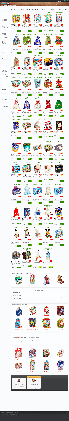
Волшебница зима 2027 (48, 119)
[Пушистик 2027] (16, 255)
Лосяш (48, 227)
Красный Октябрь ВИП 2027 (16, 162)
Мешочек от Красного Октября (27, 98)
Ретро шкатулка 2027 (37, 141)
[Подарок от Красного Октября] (16, 126)
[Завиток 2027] (37, 126)
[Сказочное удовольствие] (48, 40)
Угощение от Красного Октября (48, 13)
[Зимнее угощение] (37, 40)
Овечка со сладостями (27, 34)
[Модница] (48, 190)
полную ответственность (38, 300)
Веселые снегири (59, 77)
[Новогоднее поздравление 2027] (59, 147)
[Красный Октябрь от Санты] (16, 62)
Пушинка (26, 184)
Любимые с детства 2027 (58, 34)
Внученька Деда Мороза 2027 (48, 249)
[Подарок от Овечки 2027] (16, 19)
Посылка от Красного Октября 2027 (48, 141)
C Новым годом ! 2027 (59, 98)
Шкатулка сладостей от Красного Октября (37, 56)
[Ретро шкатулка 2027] (37, 147)
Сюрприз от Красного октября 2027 (48, 206)
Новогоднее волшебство (37, 184)
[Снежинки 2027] (48, 104)
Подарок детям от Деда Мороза (27, 249)
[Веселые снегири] (59, 83)
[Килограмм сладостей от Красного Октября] (37, 233)
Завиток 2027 (37, 119)
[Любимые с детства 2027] (59, 40)
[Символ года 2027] (27, 62)
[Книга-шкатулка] (59, 126)
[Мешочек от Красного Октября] (27, 104)
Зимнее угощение (37, 34)
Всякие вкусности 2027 (27, 12)
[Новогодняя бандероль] (27, 83)
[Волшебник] (16, 233)
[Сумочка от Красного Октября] (59, 19)
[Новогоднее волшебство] (37, 190)
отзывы (14, 340)
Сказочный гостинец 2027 (58, 184)
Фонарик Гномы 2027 (16, 141)
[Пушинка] (27, 190)
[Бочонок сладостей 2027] (59, 212)
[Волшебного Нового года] (59, 169)
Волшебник (16, 227)
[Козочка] (37, 19)
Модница (48, 184)
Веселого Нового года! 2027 (59, 56)
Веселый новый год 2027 (16, 77)
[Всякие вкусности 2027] (27, 19)
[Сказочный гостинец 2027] (59, 190)
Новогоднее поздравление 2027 (58, 141)
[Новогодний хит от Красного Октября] (27, 169)
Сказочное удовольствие (48, 34)
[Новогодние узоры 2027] (48, 62)
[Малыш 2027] (37, 169)
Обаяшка (26, 227)
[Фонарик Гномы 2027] (16, 147)
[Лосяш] (48, 233)
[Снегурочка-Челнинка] (16, 40)
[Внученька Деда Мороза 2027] (48, 255)
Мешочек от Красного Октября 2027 (37, 98)
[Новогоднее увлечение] (16, 104)
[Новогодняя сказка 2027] (37, 83)
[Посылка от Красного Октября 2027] (48, 147)
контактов (20, 341)
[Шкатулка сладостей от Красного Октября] (37, 62)
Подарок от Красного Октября (16, 119)
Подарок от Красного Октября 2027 (58, 227)
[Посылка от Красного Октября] (27, 126)
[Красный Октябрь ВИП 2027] (16, 169)
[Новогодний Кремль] (16, 190)
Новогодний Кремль (16, 184)
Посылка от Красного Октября (26, 119)
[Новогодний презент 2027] (48, 169)
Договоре (18, 337)
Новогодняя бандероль (27, 77)
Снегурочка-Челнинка (16, 34)
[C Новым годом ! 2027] (59, 104)
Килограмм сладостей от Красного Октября (37, 227)
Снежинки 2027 (48, 98)
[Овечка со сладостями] (27, 40)
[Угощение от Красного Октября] (48, 19)
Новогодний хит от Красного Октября (27, 162)
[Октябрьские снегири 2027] (48, 83)
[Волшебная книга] (27, 212)
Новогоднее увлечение (16, 98)
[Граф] (37, 255)
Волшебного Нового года (59, 162)
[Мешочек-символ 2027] (16, 212)
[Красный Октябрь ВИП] (37, 212)
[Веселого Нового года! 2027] (59, 62)
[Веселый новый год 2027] (16, 83)
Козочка (37, 12)
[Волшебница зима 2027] (48, 126)
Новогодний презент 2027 (48, 162)
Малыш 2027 (37, 162)
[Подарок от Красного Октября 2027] (59, 233)
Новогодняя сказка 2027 (37, 77)
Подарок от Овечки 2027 (16, 12)
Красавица (27, 141)
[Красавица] (27, 147)
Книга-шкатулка (59, 119)
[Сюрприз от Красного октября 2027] (48, 212)
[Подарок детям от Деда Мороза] (27, 255)
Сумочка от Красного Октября (59, 13)
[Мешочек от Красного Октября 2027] (37, 104)
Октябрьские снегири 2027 (48, 77)
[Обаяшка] (27, 233)
